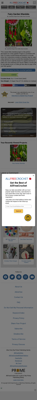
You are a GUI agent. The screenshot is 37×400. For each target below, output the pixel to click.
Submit (18, 211)
